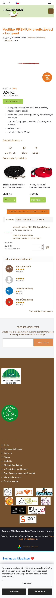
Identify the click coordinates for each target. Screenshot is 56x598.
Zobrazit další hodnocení (40, 311)
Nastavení (27, 583)
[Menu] (49, 3)
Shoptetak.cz (31, 539)
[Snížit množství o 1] (42, 248)
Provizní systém (11, 481)
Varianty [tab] (10, 219)
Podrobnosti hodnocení (36, 38)
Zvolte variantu (13, 101)
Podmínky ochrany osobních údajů (19, 473)
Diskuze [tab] (40, 219)
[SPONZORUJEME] (9, 501)
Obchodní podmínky (13, 465)
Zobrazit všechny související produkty (28, 211)
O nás (6, 445)
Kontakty (8, 461)
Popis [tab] (18, 219)
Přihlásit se (43, 342)
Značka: (11, 40)
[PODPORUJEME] (8, 492)
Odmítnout (14, 591)
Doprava (8, 453)
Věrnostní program (12, 477)
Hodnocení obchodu (13, 449)
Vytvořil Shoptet (30, 546)
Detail (8, 200)
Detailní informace (11, 140)
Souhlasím (40, 591)
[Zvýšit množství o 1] (42, 245)
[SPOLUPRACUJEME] (24, 492)
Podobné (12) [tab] (29, 219)
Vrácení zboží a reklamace (16, 469)
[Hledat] (4, 3)
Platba (7, 457)
